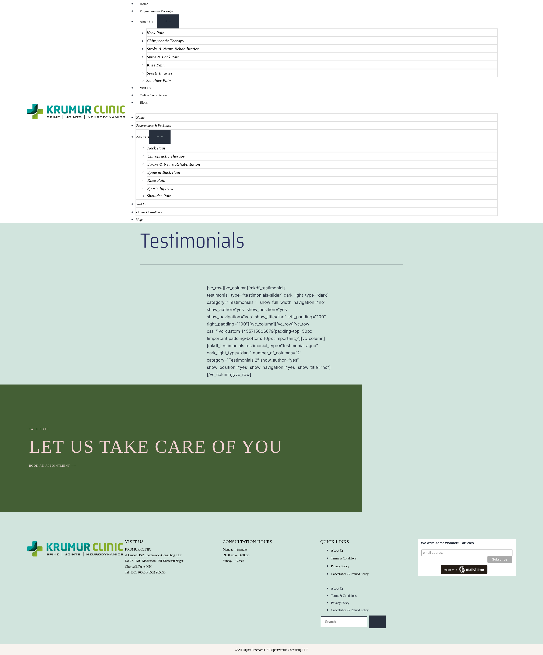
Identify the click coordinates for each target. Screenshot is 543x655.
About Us (146, 22)
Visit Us (145, 88)
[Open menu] (168, 21)
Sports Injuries (159, 73)
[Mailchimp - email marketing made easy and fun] (464, 569)
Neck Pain (155, 32)
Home (144, 4)
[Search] (377, 622)
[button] (311, 109)
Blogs (144, 102)
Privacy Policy (340, 566)
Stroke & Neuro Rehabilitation (173, 48)
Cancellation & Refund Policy (349, 574)
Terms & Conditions (343, 558)
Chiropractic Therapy (165, 40)
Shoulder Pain (158, 80)
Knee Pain (156, 65)
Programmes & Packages (156, 11)
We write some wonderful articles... (448, 543)
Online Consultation (153, 95)
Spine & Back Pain (163, 57)
